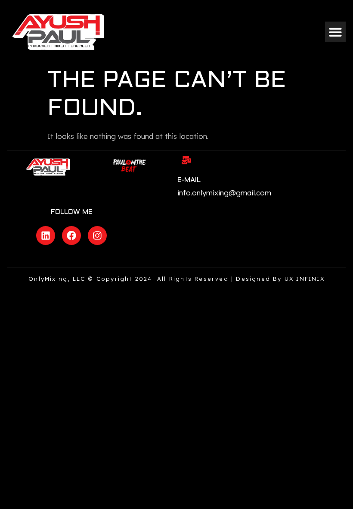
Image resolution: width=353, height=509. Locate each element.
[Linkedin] (45, 235)
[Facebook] (71, 235)
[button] (335, 32)
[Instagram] (97, 235)
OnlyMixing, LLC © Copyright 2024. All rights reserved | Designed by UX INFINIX (176, 278)
